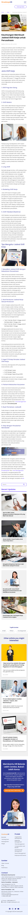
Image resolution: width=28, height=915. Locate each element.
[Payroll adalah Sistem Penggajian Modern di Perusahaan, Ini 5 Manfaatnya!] (14, 734)
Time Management (20, 844)
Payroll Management (20, 853)
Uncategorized (22, 631)
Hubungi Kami (5, 841)
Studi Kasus (4, 867)
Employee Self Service (20, 855)
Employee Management (18, 841)
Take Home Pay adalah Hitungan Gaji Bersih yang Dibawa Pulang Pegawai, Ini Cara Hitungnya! (14, 665)
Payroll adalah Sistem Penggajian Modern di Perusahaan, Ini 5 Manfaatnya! (13, 739)
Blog (2, 865)
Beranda (3, 837)
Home (2, 12)
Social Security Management (18, 850)
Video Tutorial (5, 863)
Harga (3, 843)
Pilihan (11, 631)
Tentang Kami (5, 839)
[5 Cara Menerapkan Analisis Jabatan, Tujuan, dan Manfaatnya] (14, 696)
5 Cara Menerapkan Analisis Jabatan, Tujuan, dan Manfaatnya (12, 700)
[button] (23, 484)
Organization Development (18, 837)
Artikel (8, 12)
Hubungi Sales (20, 6)
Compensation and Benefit (20, 847)
